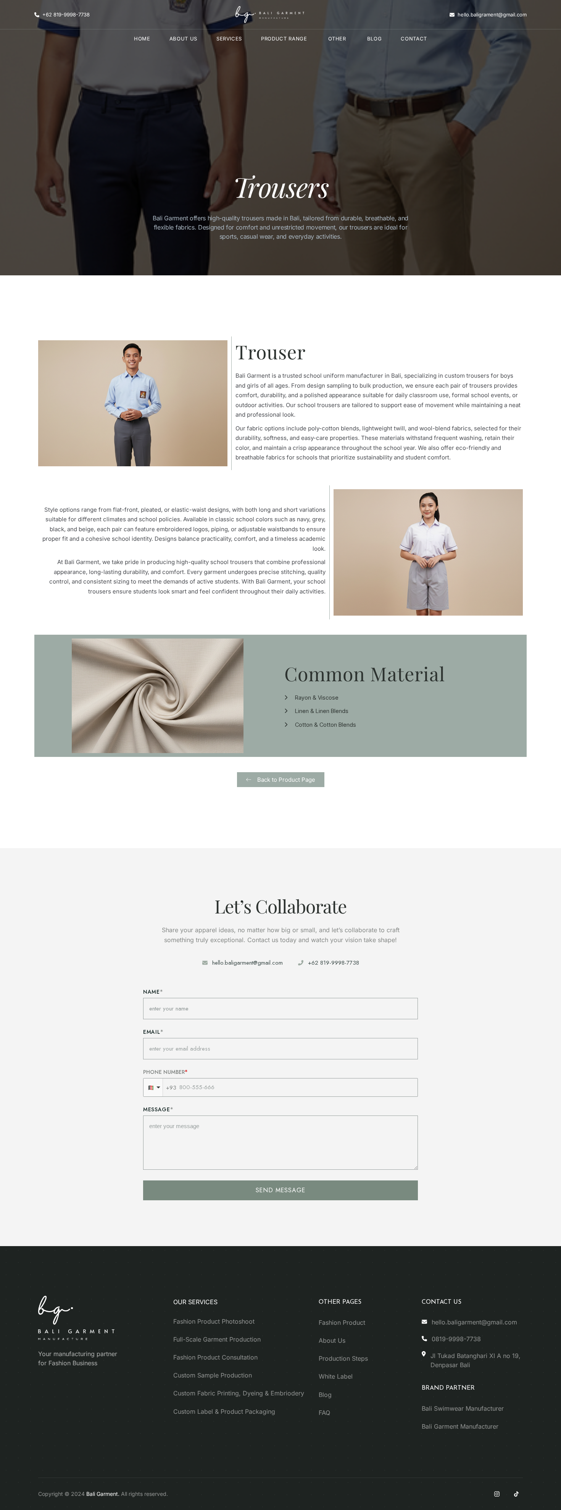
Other (337, 39)
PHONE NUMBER (164, 1072)
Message (156, 1109)
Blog (374, 39)
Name (151, 992)
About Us (183, 39)
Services (229, 39)
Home (142, 39)
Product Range (284, 39)
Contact (414, 39)
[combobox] (153, 1087)
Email (151, 1032)
